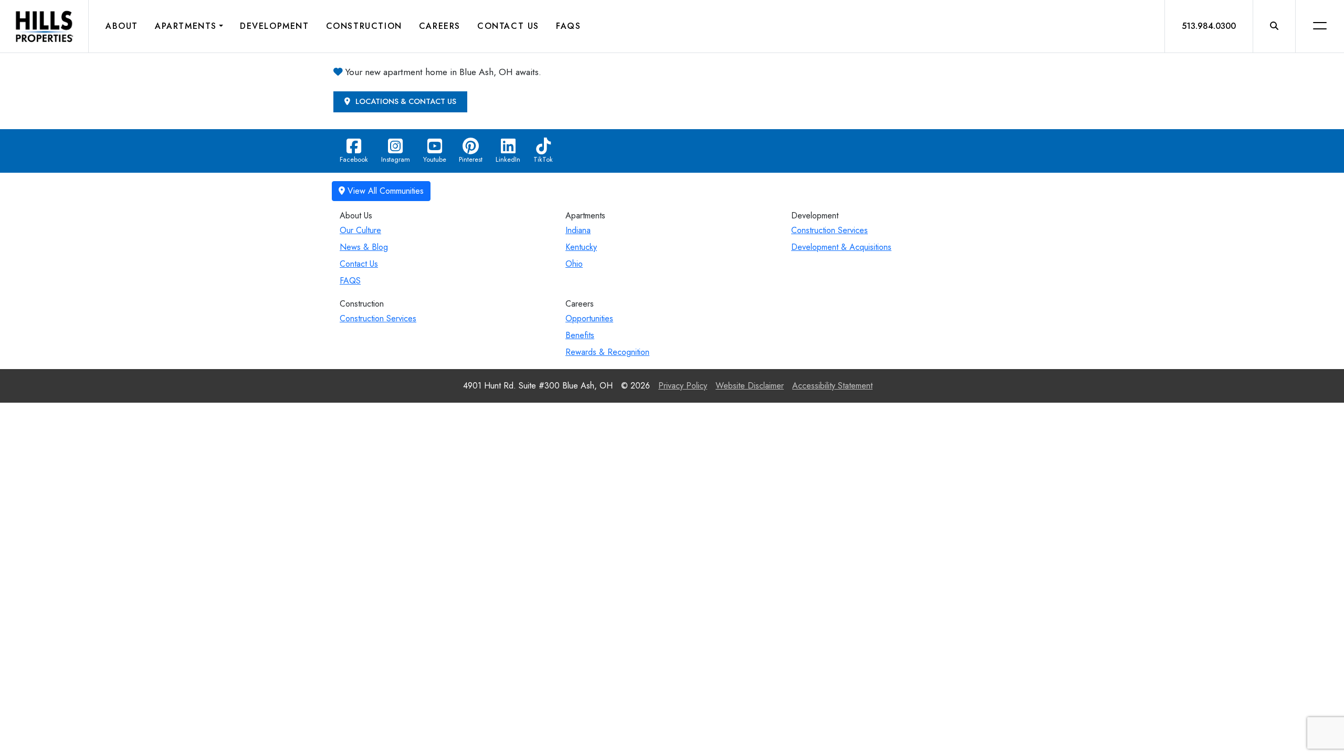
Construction (364, 26)
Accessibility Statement (832, 386)
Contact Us (508, 26)
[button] (1274, 26)
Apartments (186, 26)
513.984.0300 (1209, 26)
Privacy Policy (682, 386)
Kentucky (581, 247)
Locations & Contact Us (404, 101)
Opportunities (589, 318)
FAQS (350, 281)
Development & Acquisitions (841, 247)
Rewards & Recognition (607, 352)
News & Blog (364, 247)
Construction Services (829, 230)
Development (274, 26)
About (122, 26)
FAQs (568, 26)
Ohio (574, 264)
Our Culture (360, 230)
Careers (439, 26)
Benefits (579, 335)
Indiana (578, 230)
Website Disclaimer (750, 386)
